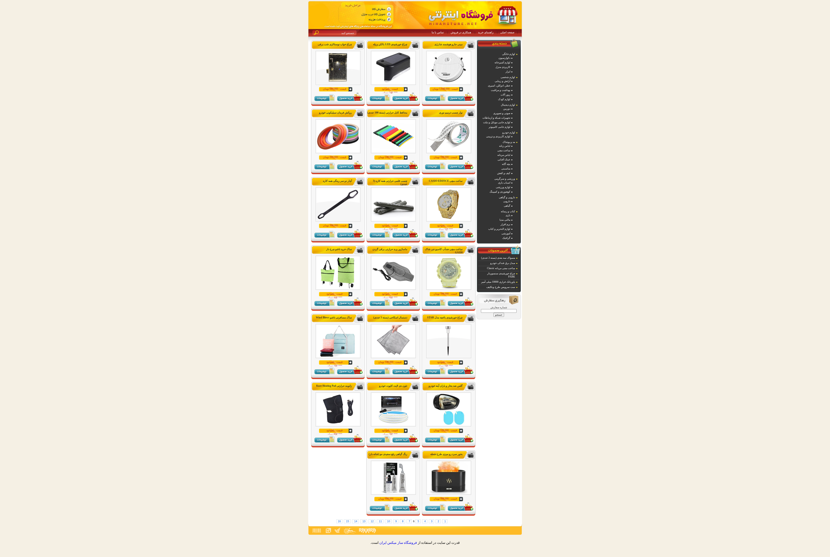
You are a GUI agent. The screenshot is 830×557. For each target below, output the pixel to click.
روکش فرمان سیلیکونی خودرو (335, 112)
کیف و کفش (503, 173)
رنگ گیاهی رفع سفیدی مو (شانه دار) (388, 454)
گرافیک (506, 237)
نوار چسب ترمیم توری (451, 112)
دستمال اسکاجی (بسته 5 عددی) (390, 317)
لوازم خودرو (508, 132)
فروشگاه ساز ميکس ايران (398, 542)
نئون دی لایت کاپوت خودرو (393, 385)
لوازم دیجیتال (508, 104)
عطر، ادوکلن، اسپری (499, 85)
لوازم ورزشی (503, 187)
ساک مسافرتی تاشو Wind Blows (334, 317)
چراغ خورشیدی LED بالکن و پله (390, 44)
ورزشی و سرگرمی (504, 178)
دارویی (506, 201)
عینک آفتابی (504, 159)
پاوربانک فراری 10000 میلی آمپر (498, 281)
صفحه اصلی (507, 32)
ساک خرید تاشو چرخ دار (339, 249)
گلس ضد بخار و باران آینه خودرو (446, 385)
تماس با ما (438, 32)
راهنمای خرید (485, 32)
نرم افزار (505, 224)
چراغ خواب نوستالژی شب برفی (335, 44)
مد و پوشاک (509, 142)
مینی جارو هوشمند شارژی (448, 44)
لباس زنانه (504, 145)
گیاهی (507, 205)
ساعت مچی (503, 150)
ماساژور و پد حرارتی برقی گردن (389, 249)
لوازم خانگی (508, 54)
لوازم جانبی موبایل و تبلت (496, 122)
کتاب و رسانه (508, 211)
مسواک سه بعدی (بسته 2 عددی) (498, 257)
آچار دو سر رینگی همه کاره (337, 180)
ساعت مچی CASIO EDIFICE (446, 180)
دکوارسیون (504, 57)
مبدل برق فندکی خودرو (502, 263)
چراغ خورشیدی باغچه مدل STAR (445, 317)
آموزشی (505, 233)
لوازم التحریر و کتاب (499, 228)
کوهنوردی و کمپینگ (500, 191)
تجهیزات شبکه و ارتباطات (496, 117)
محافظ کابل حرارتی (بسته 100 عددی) (387, 112)
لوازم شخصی (508, 77)
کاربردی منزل (502, 67)
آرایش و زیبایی (502, 81)
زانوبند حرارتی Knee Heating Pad (334, 385)
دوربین (506, 108)
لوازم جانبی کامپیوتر (499, 126)
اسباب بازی (504, 182)
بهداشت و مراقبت (500, 90)
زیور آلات (505, 94)
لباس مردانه (503, 154)
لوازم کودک (504, 99)
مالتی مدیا (505, 219)
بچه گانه (506, 164)
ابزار (508, 71)
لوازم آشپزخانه (502, 62)
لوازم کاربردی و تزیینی (498, 136)
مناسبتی (505, 168)
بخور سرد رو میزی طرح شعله (446, 454)
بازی (508, 215)
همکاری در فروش (461, 32)
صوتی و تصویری (501, 113)
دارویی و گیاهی (507, 197)
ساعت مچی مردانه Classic (501, 268)
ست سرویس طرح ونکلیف (500, 287)
